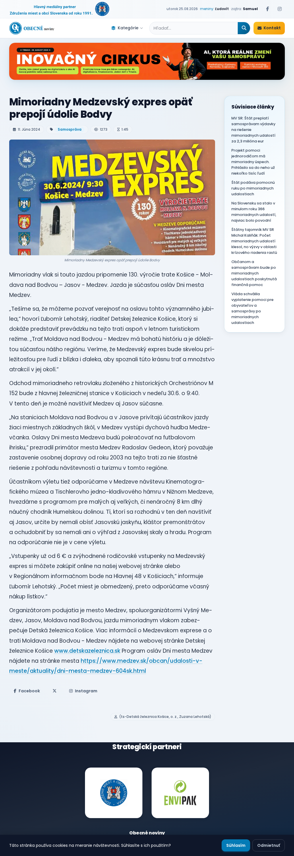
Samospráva (70, 129)
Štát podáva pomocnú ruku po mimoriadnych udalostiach (253, 188)
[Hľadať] (244, 28)
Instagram (86, 691)
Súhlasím (235, 845)
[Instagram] (279, 9)
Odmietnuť (268, 845)
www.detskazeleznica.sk (87, 651)
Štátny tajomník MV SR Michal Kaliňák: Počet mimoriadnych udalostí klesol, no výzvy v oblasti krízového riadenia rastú (254, 241)
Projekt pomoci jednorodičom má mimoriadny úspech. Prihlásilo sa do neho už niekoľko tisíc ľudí (253, 162)
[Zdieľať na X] (54, 691)
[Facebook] (267, 9)
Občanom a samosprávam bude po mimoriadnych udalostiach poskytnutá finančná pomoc (254, 273)
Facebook (29, 691)
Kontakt (272, 28)
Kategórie (128, 28)
